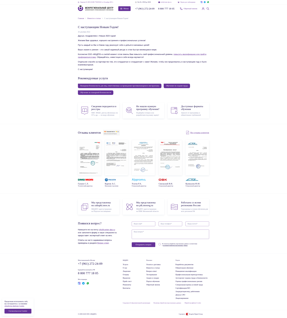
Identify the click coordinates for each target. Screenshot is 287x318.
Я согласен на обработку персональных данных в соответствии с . (179, 244)
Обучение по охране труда (177, 86)
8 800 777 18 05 (166, 8)
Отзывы (126, 275)
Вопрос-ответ (103, 243)
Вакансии (126, 278)
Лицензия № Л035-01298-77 (96, 2)
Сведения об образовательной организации (136, 303)
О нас (125, 268)
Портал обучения (152, 281)
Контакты (126, 288)
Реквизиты (127, 285)
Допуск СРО (180, 295)
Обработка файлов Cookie (193, 303)
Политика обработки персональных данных (167, 303)
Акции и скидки (152, 278)
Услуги (125, 264)
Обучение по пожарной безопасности (95, 92)
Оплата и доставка (153, 264)
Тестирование (151, 275)
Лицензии (126, 271)
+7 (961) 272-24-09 (144, 8)
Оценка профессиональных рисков (188, 281)
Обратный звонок (190, 9)
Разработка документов (184, 264)
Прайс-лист (127, 281)
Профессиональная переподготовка (189, 275)
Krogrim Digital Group (196, 314)
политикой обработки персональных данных (175, 245)
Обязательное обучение (184, 268)
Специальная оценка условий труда (189, 285)
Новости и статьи (153, 268)
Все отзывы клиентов (199, 132)
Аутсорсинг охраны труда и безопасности (191, 278)
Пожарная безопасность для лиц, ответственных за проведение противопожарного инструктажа (119, 86)
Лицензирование (181, 298)
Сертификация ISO (182, 288)
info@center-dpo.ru (166, 2)
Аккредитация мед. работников (187, 291)
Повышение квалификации (186, 271)
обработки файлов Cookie (14, 306)
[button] (124, 8)
